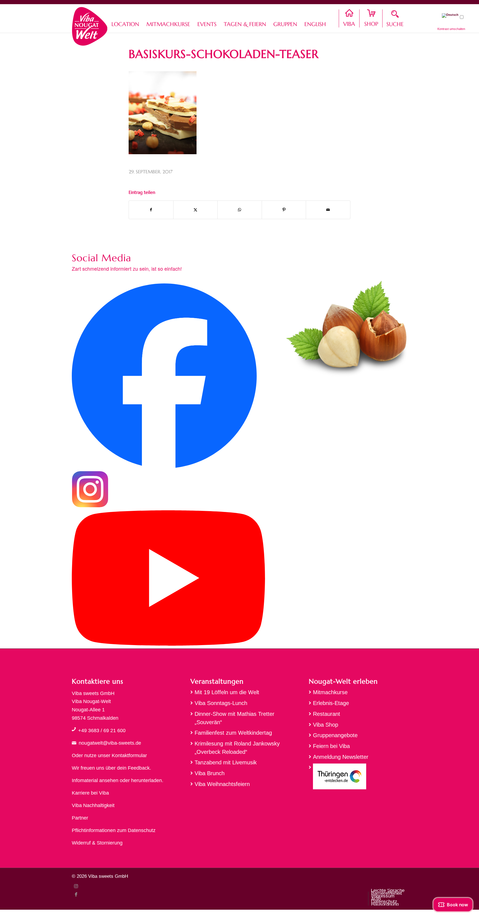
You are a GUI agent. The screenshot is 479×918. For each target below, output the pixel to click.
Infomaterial (85, 780)
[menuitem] (125, 18)
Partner (80, 818)
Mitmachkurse (330, 692)
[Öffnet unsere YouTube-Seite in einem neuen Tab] (168, 644)
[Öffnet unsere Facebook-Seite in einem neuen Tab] (164, 467)
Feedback (139, 768)
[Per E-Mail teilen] (328, 210)
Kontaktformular (129, 755)
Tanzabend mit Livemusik (226, 762)
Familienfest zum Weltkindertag (233, 733)
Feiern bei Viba (331, 746)
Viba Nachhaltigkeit (93, 805)
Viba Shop (325, 725)
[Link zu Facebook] (76, 894)
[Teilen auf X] (196, 210)
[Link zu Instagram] (76, 886)
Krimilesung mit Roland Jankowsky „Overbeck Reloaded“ (237, 748)
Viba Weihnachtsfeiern (222, 784)
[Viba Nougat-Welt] (89, 25)
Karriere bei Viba (90, 793)
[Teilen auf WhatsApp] (240, 210)
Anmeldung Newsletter (340, 757)
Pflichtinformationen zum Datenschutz (114, 830)
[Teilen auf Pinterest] (284, 210)
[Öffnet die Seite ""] (74, 729)
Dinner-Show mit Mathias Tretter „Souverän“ (234, 718)
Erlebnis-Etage (331, 703)
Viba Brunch (210, 773)
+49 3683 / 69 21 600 (102, 730)
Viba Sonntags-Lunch (221, 703)
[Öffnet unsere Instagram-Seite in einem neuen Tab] (90, 506)
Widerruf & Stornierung (97, 843)
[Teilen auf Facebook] (151, 210)
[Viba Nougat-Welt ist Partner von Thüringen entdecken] (358, 777)
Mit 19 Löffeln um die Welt (227, 692)
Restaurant (326, 714)
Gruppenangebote (335, 735)
